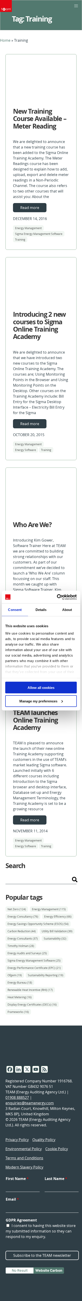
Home (5, 40)
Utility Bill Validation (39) (57, 931)
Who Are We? (32, 524)
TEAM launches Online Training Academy (35, 720)
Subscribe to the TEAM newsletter (42, 1255)
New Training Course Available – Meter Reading (39, 118)
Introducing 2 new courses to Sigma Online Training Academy (39, 325)
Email (12, 1199)
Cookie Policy (56, 1148)
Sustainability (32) (55, 938)
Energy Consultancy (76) (23, 916)
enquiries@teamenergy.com (29, 1103)
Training (20, 239)
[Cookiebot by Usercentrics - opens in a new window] (58, 597)
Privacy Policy (17, 1139)
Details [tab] (41, 610)
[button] (76, 6)
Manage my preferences (38, 701)
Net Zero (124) (17, 909)
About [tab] (67, 610)
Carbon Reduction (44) (22, 931)
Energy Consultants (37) (23, 938)
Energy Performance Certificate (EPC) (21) (34, 968)
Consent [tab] (15, 610)
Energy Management (28, 228)
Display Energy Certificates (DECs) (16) (32, 1004)
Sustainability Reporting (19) (45, 975)
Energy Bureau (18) (20, 982)
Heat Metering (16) (20, 997)
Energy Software (25, 450)
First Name (17, 1178)
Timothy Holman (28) (21, 946)
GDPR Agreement (21, 1220)
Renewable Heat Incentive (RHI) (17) (30, 990)
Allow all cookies (41, 688)
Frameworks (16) (18, 1012)
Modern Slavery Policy (24, 1167)
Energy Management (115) (49, 909)
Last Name (56, 1178)
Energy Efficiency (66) (58, 916)
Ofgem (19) (15, 975)
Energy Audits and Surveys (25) (27, 953)
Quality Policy (43, 1139)
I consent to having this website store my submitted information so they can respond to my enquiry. (41, 1231)
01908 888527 (17, 1097)
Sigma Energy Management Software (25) (34, 960)
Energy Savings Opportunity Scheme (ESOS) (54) (38, 924)
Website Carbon (48, 1270)
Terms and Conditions (24, 1158)
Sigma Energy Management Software (38, 234)
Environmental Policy (23, 1148)
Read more (29, 207)
